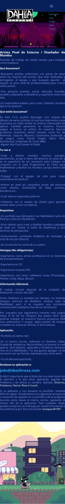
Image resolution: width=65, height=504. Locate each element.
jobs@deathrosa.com (20, 370)
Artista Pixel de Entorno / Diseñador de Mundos (32, 53)
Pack (15, 117)
